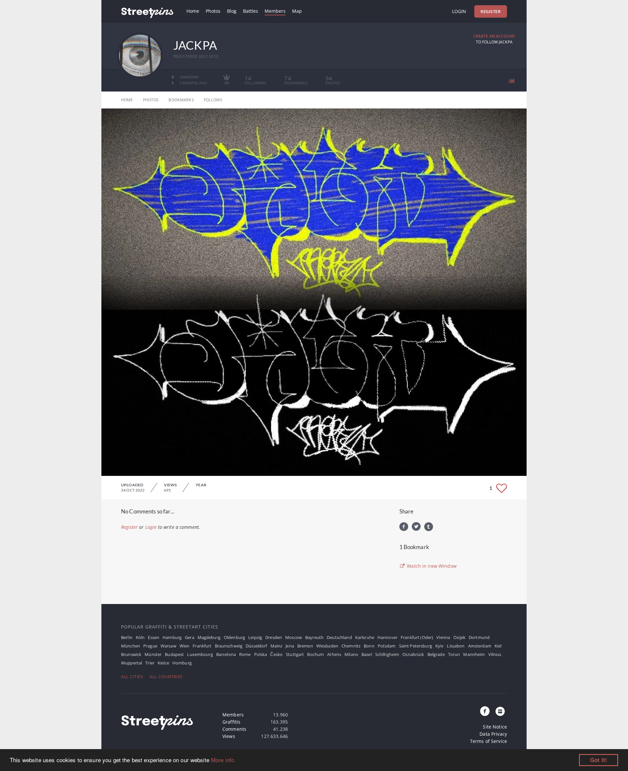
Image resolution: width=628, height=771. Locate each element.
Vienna (443, 637)
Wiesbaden (327, 646)
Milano (351, 654)
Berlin (126, 637)
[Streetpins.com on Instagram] (500, 711)
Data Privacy (493, 734)
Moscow (293, 637)
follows (213, 100)
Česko (276, 654)
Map (297, 11)
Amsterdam (479, 646)
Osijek (459, 637)
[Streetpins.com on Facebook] (485, 711)
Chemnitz (350, 646)
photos (151, 100)
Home (192, 11)
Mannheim (474, 654)
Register (490, 11)
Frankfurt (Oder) (417, 637)
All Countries (166, 676)
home (127, 100)
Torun (454, 654)
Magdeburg (209, 637)
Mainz (276, 646)
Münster (153, 654)
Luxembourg (200, 654)
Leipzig (255, 637)
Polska (260, 654)
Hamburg (172, 637)
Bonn (369, 646)
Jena (290, 646)
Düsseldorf (256, 646)
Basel (366, 654)
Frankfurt (202, 646)
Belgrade (436, 654)
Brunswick (131, 654)
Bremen (305, 646)
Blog (231, 11)
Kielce (163, 663)
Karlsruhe (364, 637)
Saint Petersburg (415, 646)
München (130, 646)
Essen (153, 637)
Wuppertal (131, 663)
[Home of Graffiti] (147, 11)
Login (459, 11)
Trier (149, 663)
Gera (189, 637)
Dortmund (479, 637)
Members (275, 11)
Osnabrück (413, 654)
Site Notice (495, 727)
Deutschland (339, 637)
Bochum (315, 654)
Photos (213, 11)
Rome (245, 654)
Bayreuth (314, 637)
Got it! (598, 760)
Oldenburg (234, 637)
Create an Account (494, 36)
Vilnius (494, 654)
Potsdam (387, 646)
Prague (150, 646)
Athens (334, 654)
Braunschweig (229, 646)
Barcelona (226, 654)
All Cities (132, 676)
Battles (250, 11)
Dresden (273, 637)
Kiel (498, 646)
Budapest (174, 654)
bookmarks (181, 100)
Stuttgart (295, 654)
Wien (185, 646)
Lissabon (455, 646)
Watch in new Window (431, 566)
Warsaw (168, 646)
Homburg (182, 663)
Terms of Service (488, 741)
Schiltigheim (387, 654)
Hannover (387, 637)
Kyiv (439, 646)
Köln (140, 637)
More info (222, 760)
